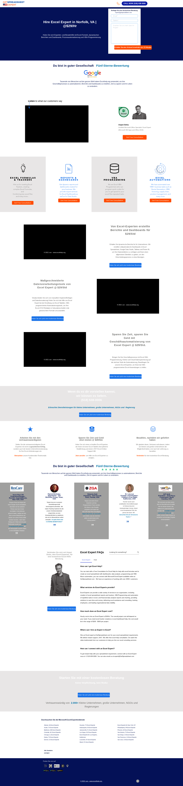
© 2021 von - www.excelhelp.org (55, 252)
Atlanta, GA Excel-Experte (51, 725)
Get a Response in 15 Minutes (124, 51)
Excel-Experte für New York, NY (127, 725)
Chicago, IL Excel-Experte (51, 735)
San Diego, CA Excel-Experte (126, 735)
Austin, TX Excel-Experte (51, 727)
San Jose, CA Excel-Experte (126, 739)
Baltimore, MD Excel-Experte (52, 730)
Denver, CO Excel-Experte (51, 739)
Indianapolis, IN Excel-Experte (88, 727)
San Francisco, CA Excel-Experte (127, 737)
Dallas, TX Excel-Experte (51, 737)
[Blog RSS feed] (137, 781)
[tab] (86, 560)
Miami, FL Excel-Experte (87, 742)
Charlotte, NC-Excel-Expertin (52, 732)
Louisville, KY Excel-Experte (88, 739)
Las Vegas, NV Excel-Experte (88, 732)
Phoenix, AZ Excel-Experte (125, 730)
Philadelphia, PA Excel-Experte (126, 727)
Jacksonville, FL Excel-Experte (88, 730)
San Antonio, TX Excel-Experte (126, 732)
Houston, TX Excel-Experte (87, 725)
